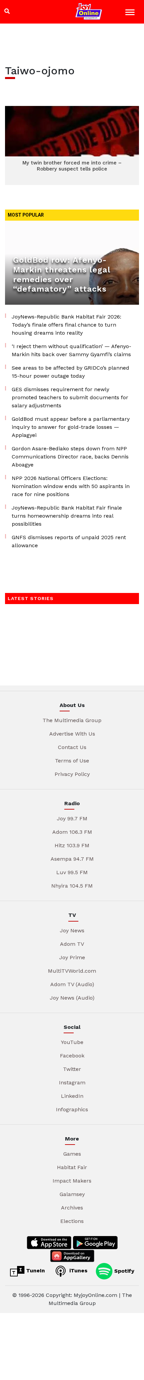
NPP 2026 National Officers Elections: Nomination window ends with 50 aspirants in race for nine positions (71, 486)
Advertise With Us (72, 734)
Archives (72, 1207)
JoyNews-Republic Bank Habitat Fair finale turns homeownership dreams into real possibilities (67, 516)
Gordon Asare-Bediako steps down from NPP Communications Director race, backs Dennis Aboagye (70, 456)
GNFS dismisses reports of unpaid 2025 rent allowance (69, 541)
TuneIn (34, 1270)
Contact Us (72, 747)
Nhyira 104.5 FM (72, 886)
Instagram (72, 1082)
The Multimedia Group (72, 720)
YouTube (72, 1042)
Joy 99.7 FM (72, 818)
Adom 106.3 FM (72, 832)
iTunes (77, 1270)
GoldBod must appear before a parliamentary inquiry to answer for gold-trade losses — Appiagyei (71, 427)
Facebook (72, 1055)
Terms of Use (72, 760)
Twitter (72, 1069)
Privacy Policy (72, 774)
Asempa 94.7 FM (72, 859)
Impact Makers (72, 1181)
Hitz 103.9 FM (72, 845)
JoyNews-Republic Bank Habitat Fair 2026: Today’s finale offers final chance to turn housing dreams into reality (66, 324)
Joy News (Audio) (72, 998)
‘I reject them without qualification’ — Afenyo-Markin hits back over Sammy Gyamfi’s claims (71, 350)
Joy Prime (72, 957)
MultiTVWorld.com (72, 971)
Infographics (72, 1109)
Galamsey (72, 1194)
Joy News (72, 930)
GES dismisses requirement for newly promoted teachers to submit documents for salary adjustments (70, 397)
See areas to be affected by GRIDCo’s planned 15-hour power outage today (70, 372)
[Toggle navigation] (131, 13)
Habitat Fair (72, 1167)
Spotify (123, 1270)
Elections (72, 1221)
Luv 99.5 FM (72, 872)
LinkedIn (72, 1096)
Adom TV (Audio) (72, 984)
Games (72, 1154)
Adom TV (72, 944)
